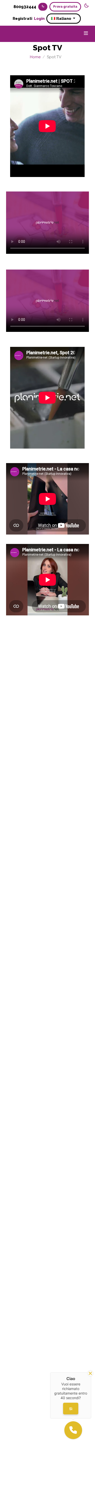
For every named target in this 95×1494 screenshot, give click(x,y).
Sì (70, 1409)
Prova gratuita (65, 6)
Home (35, 57)
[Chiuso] (90, 1373)
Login (40, 18)
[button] (73, 1430)
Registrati (22, 18)
